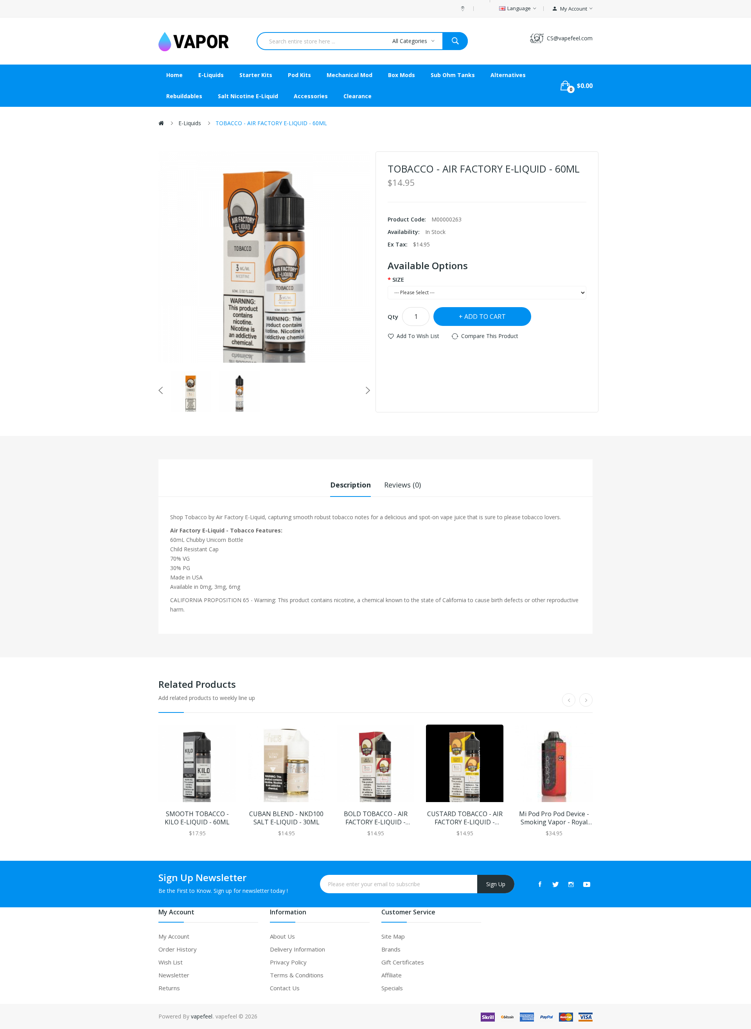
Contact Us (285, 988)
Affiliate (391, 975)
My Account (173, 936)
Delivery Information (297, 949)
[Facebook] (540, 884)
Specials (392, 988)
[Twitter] (555, 884)
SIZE (398, 279)
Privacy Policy (288, 962)
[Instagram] (571, 884)
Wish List (170, 962)
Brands (391, 949)
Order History (177, 949)
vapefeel (201, 1016)
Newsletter (173, 975)
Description (350, 484)
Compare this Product (489, 336)
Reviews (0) (402, 484)
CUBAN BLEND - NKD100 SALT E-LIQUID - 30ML (286, 818)
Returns (169, 988)
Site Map (393, 936)
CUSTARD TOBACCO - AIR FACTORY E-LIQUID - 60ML (465, 818)
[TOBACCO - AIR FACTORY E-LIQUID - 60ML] (190, 391)
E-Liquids (189, 123)
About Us (282, 936)
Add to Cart (485, 316)
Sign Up (495, 884)
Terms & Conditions (296, 975)
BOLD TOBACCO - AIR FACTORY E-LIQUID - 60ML (376, 818)
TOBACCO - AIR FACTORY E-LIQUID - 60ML (271, 123)
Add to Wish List (418, 336)
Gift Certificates (402, 962)
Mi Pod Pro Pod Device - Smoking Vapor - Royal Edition (554, 818)
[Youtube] (587, 884)
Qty (393, 316)
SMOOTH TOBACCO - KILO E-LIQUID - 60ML (197, 818)
